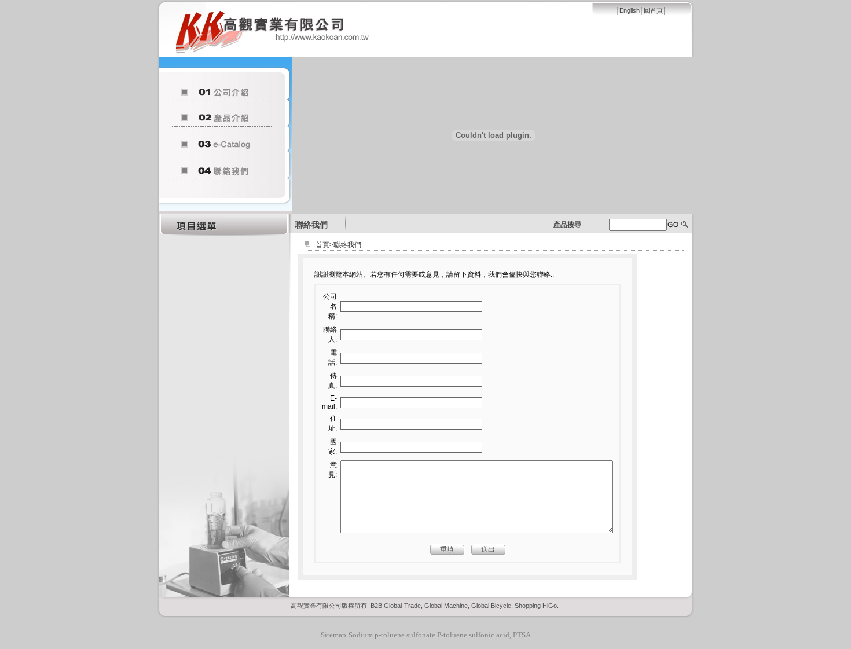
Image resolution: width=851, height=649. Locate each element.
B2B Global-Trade (396, 605)
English (629, 10)
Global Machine (446, 605)
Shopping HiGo (536, 605)
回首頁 (653, 10)
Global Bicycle (491, 605)
